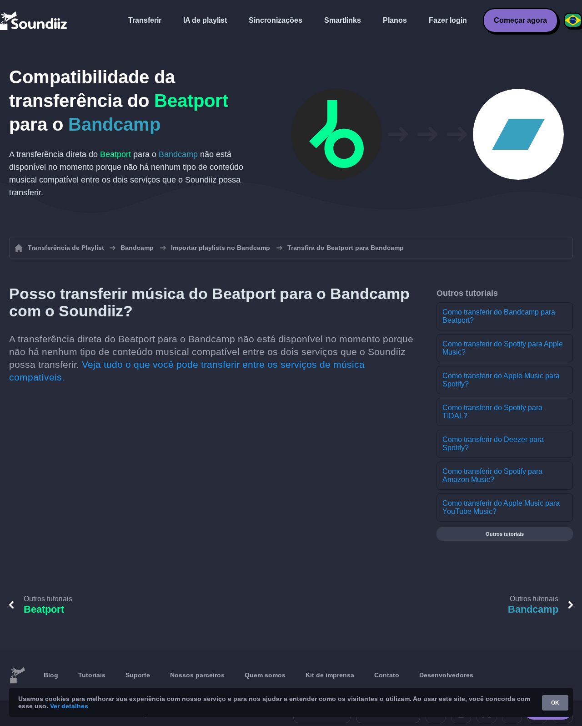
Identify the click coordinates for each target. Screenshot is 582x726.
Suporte (137, 675)
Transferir (144, 20)
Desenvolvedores (446, 675)
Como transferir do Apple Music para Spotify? (501, 380)
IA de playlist (205, 20)
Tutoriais (91, 675)
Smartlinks (342, 20)
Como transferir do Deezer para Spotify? (493, 444)
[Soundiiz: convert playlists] (17, 675)
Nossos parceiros (197, 675)
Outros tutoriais (505, 534)
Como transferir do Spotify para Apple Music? (502, 348)
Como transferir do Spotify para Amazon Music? (492, 475)
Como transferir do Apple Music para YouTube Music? (501, 507)
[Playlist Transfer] (34, 20)
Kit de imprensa (330, 675)
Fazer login (448, 20)
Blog (51, 675)
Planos (395, 20)
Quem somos (265, 675)
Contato (386, 675)
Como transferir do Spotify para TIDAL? (492, 412)
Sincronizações (275, 20)
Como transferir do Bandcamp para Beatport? (498, 316)
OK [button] (555, 703)
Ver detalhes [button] (69, 706)
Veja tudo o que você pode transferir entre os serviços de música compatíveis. (187, 370)
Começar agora (520, 20)
